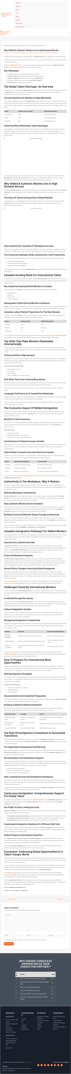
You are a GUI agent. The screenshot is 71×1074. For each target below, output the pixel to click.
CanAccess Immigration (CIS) (11, 65)
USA (22, 1021)
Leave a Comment (8, 52)
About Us (18, 3)
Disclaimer (40, 1018)
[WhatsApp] (55, 1065)
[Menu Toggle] (64, 3)
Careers (39, 1025)
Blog (38, 1029)
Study (17, 9)
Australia (23, 1025)
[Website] (57, 935)
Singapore (24, 1027)
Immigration (40, 52)
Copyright (39, 1023)
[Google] (45, 1065)
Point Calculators (20, 27)
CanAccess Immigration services (28, 475)
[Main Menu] (69, 33)
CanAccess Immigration (60, 335)
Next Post (60, 899)
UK (22, 1023)
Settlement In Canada (42, 1016)
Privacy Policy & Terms (43, 1020)
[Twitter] (62, 1065)
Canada (23, 1019)
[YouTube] (52, 1065)
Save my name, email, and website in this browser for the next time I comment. (26, 940)
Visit (17, 13)
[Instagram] (48, 1065)
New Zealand (24, 1029)
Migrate (18, 6)
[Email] (58, 1065)
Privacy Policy (28, 1062)
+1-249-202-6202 (57, 1020)
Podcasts (39, 1027)
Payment (18, 20)
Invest (17, 16)
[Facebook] (38, 1065)
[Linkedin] (42, 1065)
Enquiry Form (19, 23)
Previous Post (11, 899)
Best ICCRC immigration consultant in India (25, 52)
